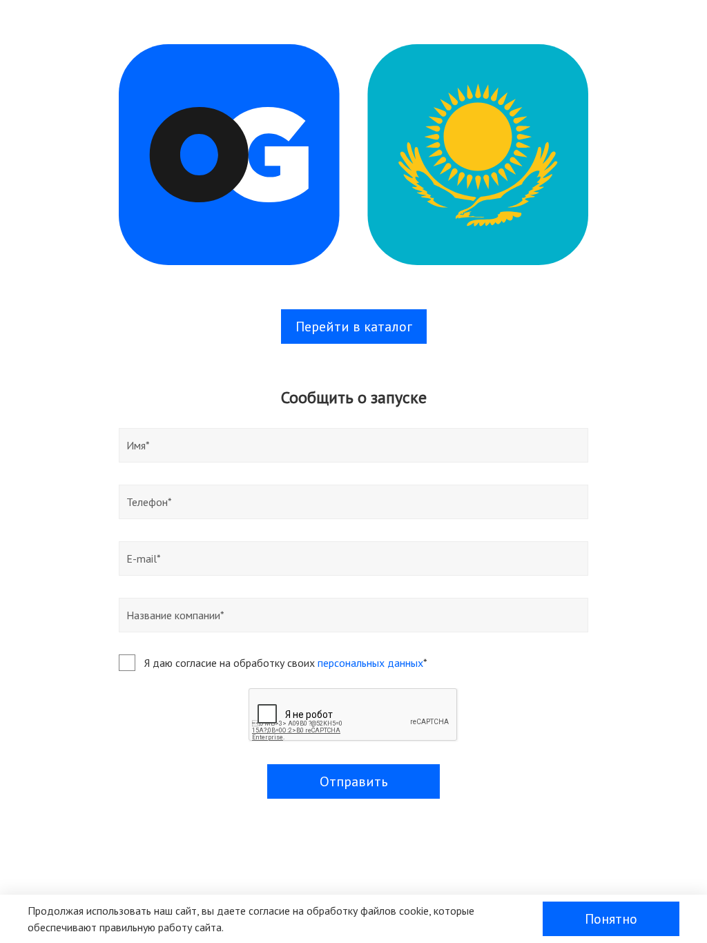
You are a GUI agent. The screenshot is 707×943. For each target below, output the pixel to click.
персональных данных (370, 663)
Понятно (611, 919)
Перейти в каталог (354, 327)
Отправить (354, 781)
